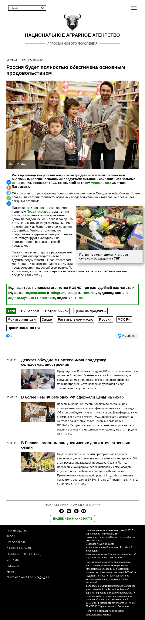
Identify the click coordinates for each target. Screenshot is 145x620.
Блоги (10, 536)
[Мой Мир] (8, 203)
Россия (105, 319)
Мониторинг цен (22, 319)
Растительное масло (75, 319)
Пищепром (30, 311)
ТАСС (53, 182)
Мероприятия (15, 542)
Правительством (39, 211)
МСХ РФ (124, 319)
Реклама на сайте (19, 548)
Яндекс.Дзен (35, 293)
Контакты (12, 560)
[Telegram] (8, 193)
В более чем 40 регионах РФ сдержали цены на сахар (72, 397)
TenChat (89, 293)
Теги (11, 311)
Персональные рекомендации (27, 577)
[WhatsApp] (8, 198)
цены (16, 182)
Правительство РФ (24, 328)
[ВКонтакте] (8, 182)
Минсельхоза (101, 182)
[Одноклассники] (8, 187)
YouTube (75, 298)
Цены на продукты (90, 311)
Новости (12, 565)
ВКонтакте (46, 298)
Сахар (47, 319)
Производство (16, 530)
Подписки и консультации (25, 554)
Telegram (58, 293)
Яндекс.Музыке (21, 298)
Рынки (10, 571)
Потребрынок (56, 311)
